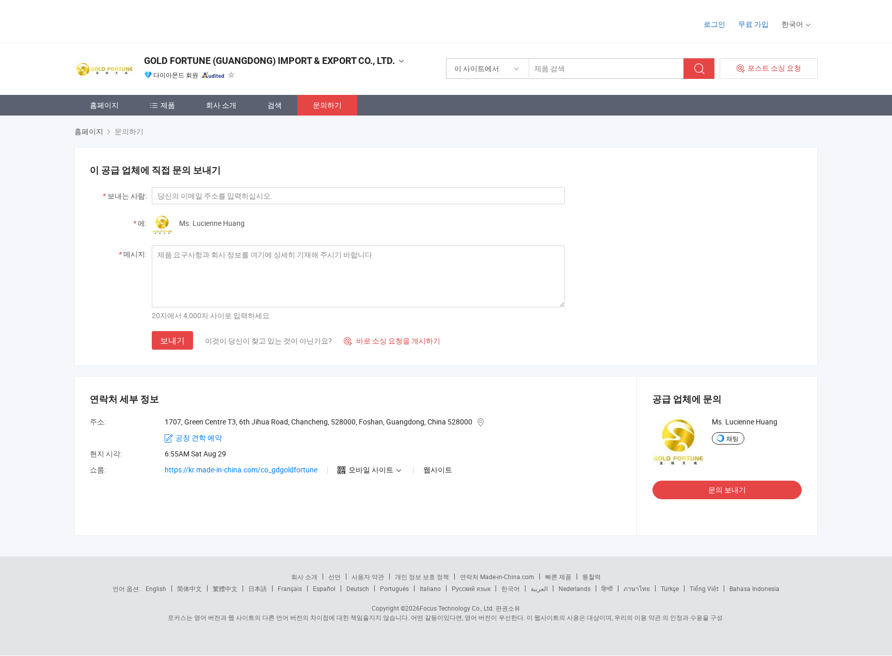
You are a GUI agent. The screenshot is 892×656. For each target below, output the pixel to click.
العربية (539, 588)
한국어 (510, 588)
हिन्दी (607, 588)
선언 (334, 576)
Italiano (430, 588)
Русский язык (471, 588)
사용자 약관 (368, 576)
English (156, 588)
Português (394, 588)
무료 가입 (753, 24)
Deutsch (357, 588)
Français (290, 588)
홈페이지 (104, 105)
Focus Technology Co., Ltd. (457, 608)
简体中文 (189, 588)
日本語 (257, 588)
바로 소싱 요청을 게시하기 (392, 341)
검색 (274, 105)
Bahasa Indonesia (754, 588)
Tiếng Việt (704, 588)
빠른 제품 (558, 576)
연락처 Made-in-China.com (497, 576)
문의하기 (327, 105)
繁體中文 (225, 588)
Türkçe (670, 588)
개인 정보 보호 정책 (422, 576)
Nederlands (575, 588)
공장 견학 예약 (199, 437)
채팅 (732, 438)
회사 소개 (221, 105)
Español (324, 588)
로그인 (714, 24)
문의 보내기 (727, 490)
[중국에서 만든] (140, 20)
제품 (168, 105)
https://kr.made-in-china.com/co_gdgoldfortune (241, 469)
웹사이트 (437, 469)
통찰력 (591, 576)
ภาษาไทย (637, 588)
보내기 (172, 340)
